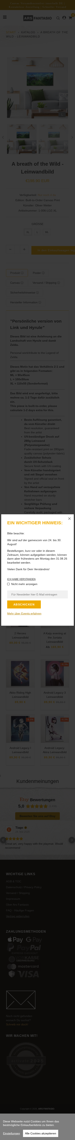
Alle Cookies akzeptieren (40, 1133)
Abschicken (24, 604)
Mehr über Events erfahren (24, 613)
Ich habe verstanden (21, 579)
